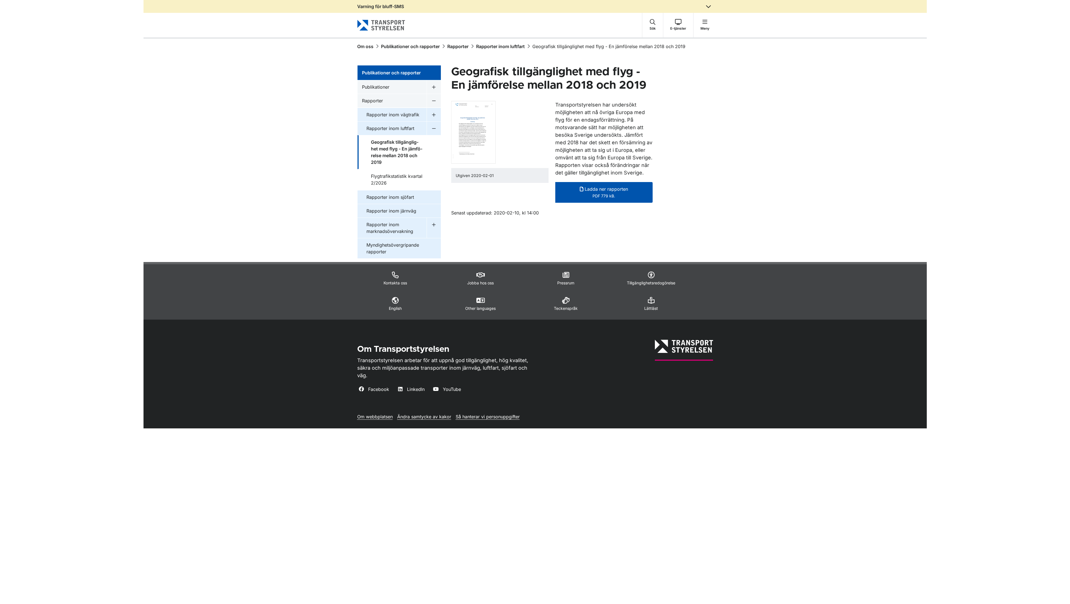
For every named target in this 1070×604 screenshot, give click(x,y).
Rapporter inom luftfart (500, 46)
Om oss (365, 46)
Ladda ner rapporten (605, 192)
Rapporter (458, 46)
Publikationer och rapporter (410, 46)
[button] (652, 25)
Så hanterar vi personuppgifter (488, 416)
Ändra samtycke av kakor (424, 416)
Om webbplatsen (375, 416)
